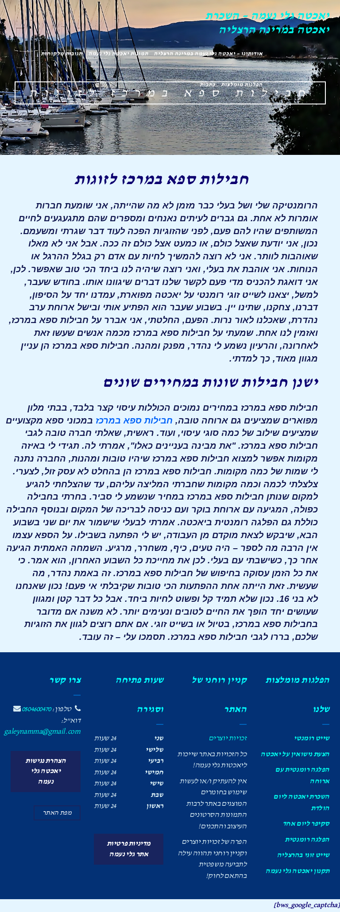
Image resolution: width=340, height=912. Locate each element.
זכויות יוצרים (228, 738)
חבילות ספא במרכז (134, 420)
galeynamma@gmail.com (42, 731)
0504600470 (36, 709)
